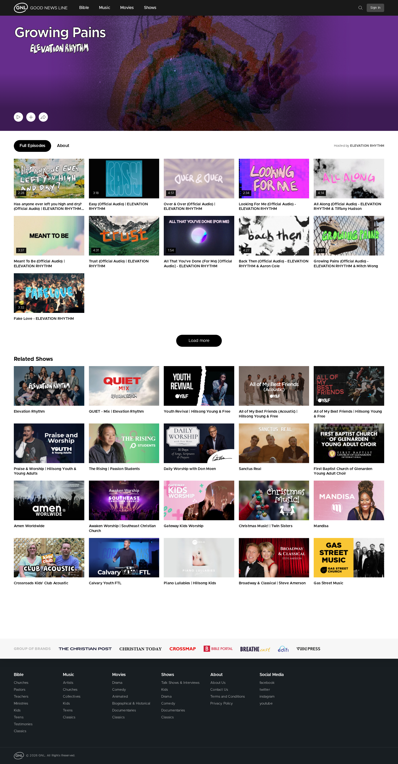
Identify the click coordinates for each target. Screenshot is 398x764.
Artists (68, 683)
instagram (267, 696)
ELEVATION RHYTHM (367, 145)
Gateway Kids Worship (183, 526)
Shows (150, 8)
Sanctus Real (250, 469)
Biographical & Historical (131, 703)
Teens (18, 717)
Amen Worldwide (29, 526)
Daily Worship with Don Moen (190, 469)
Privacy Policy (221, 703)
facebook (267, 683)
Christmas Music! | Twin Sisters (266, 526)
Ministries (21, 703)
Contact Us (219, 689)
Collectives (71, 696)
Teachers (21, 696)
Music (104, 8)
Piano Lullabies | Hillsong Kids (190, 583)
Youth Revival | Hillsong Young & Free (197, 411)
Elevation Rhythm (29, 411)
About (63, 146)
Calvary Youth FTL (105, 583)
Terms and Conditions (227, 696)
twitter (265, 689)
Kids (17, 710)
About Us (217, 683)
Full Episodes (32, 146)
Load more (199, 341)
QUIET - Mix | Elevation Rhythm (116, 411)
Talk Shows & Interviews (180, 683)
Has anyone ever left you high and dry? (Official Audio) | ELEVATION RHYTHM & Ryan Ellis (48, 209)
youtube (266, 703)
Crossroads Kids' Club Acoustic (41, 583)
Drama (117, 683)
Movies (127, 8)
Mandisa (321, 526)
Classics (20, 731)
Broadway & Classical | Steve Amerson (272, 583)
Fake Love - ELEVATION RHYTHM (44, 318)
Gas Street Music (328, 583)
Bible (84, 8)
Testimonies (23, 724)
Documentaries (124, 710)
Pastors (19, 689)
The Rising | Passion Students (114, 469)
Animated (120, 696)
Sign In (375, 7)
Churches (21, 683)
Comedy (119, 689)
